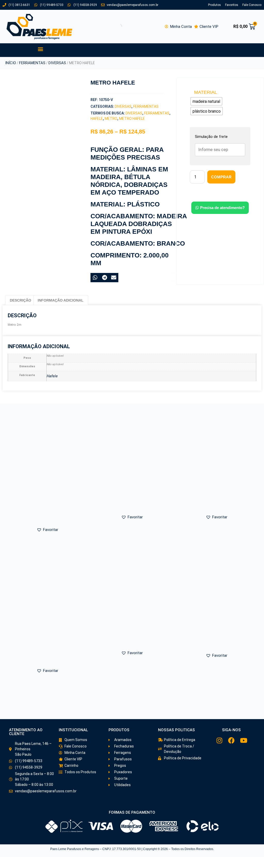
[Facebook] (231, 740)
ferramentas (156, 113)
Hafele (96, 119)
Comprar (221, 177)
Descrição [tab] (20, 300)
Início (10, 63)
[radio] (206, 101)
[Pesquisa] (115, 26)
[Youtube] (243, 740)
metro (111, 119)
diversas (134, 113)
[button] (40, 49)
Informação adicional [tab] (61, 300)
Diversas (57, 63)
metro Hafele (132, 119)
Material (205, 92)
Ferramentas (32, 63)
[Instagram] (219, 740)
